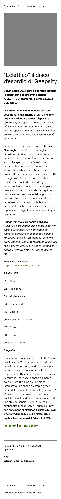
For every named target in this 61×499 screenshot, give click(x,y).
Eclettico (8, 460)
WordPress (35, 492)
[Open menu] (55, 6)
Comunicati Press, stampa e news (24, 6)
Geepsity (18, 460)
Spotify (33, 425)
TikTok (22, 425)
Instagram (10, 425)
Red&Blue (29, 460)
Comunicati (35, 446)
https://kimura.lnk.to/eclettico (21, 265)
